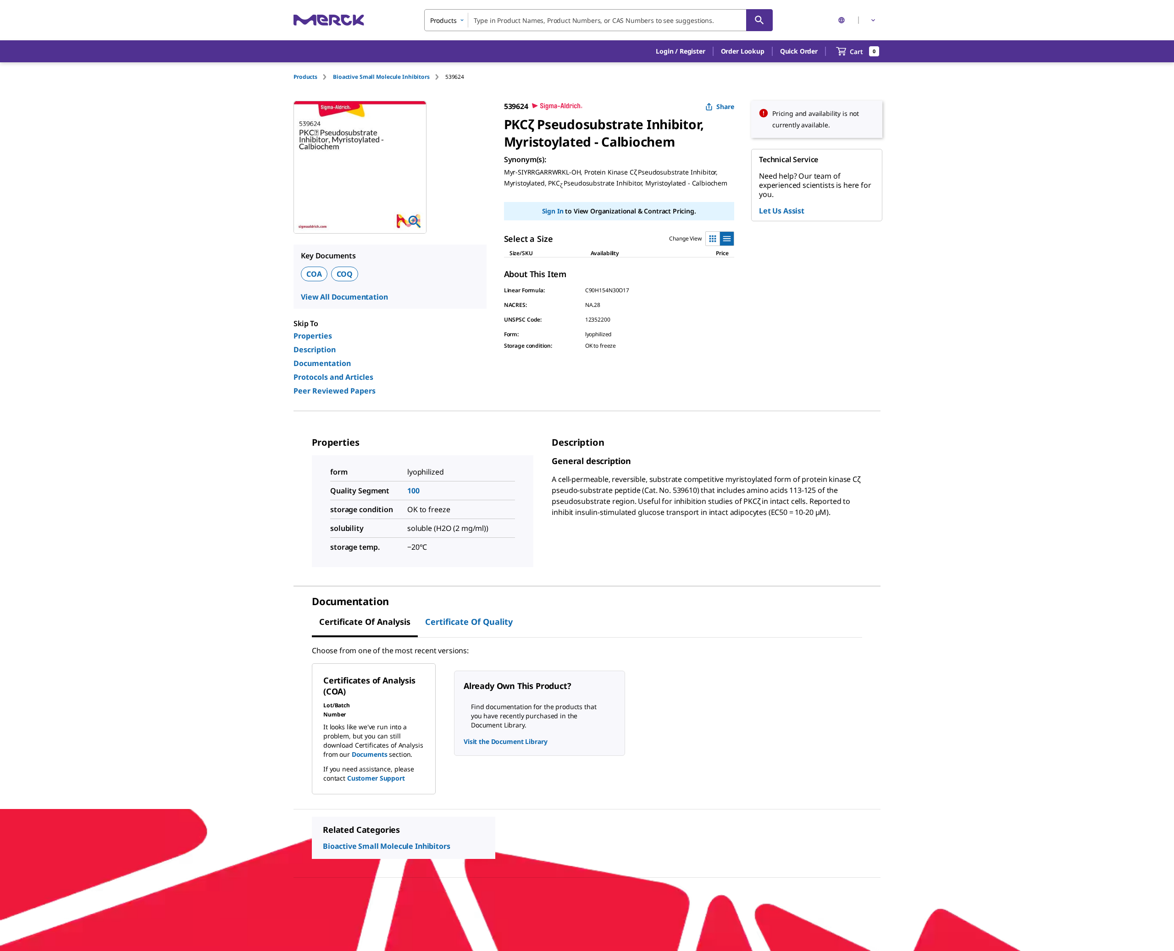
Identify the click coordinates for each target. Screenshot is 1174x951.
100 (413, 491)
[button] (680, 51)
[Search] (759, 20)
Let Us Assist (781, 210)
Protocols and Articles (333, 377)
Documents (370, 754)
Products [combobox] (443, 20)
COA (314, 274)
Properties (313, 336)
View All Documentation (344, 296)
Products (305, 77)
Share (725, 106)
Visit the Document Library (505, 741)
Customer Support (376, 778)
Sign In (553, 211)
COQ (345, 274)
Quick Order (799, 51)
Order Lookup (742, 51)
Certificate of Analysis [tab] (364, 621)
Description (315, 349)
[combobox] (598, 20)
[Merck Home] (329, 20)
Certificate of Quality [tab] (469, 621)
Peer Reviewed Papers (335, 391)
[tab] (313, 76)
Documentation (322, 363)
